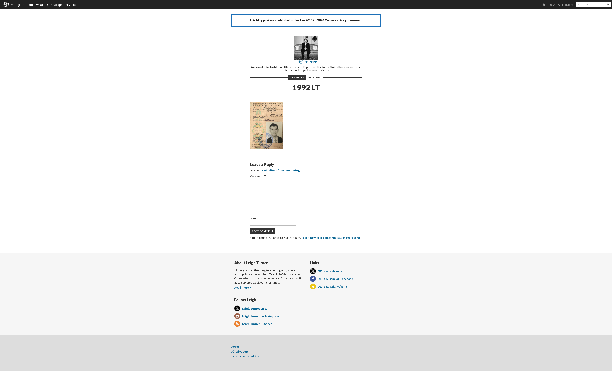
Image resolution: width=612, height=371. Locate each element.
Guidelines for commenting (281, 170)
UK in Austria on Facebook (335, 279)
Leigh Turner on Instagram (260, 316)
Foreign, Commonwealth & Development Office (44, 4)
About (551, 4)
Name (254, 218)
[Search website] (608, 4)
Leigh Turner (306, 62)
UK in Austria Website (332, 286)
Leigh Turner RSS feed (257, 323)
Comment (258, 176)
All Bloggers (565, 4)
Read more (241, 287)
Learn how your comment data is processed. (330, 237)
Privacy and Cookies (245, 356)
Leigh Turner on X (254, 308)
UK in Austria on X (330, 271)
